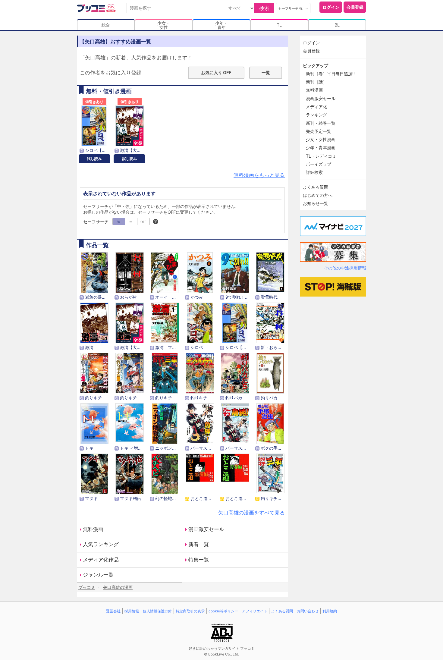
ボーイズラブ (318, 164)
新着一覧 (198, 544)
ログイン (330, 7)
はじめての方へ (317, 195)
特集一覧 (198, 560)
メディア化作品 (101, 560)
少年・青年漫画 (320, 147)
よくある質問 (315, 187)
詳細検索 (314, 172)
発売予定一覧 (318, 131)
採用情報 (131, 611)
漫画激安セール (206, 529)
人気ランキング (101, 544)
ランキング (316, 114)
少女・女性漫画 (320, 139)
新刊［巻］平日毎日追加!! (330, 73)
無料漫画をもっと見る (259, 175)
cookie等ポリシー (223, 611)
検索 (264, 8)
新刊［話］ (316, 81)
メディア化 (316, 106)
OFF (143, 222)
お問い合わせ (308, 611)
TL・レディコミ (321, 156)
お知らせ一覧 (315, 203)
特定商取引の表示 (190, 611)
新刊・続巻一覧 (320, 123)
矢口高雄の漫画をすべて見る (251, 513)
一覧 (266, 72)
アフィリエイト (254, 611)
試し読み (94, 158)
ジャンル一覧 (98, 575)
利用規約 (329, 611)
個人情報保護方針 (157, 611)
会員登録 (355, 7)
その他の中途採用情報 (345, 267)
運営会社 (113, 611)
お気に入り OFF (216, 72)
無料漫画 (93, 529)
